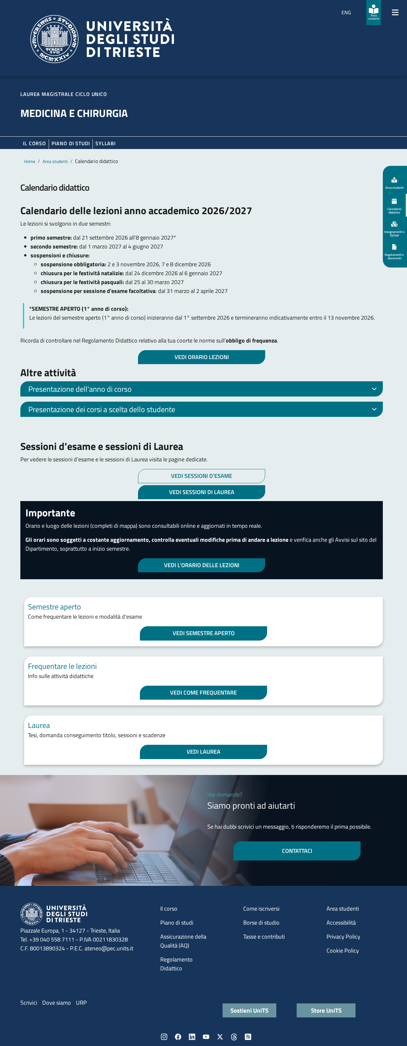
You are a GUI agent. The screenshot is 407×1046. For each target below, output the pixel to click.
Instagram (164, 1037)
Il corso (34, 143)
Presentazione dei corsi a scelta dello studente (101, 409)
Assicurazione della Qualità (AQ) (183, 941)
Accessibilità (341, 922)
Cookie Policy (343, 950)
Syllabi (105, 143)
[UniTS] (102, 39)
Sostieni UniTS (249, 1010)
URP (81, 1002)
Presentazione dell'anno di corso (80, 389)
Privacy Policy (343, 936)
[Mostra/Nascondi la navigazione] (395, 12)
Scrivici (28, 1002)
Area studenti (55, 161)
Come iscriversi (261, 908)
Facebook (178, 1037)
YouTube (206, 1037)
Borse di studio (261, 922)
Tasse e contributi (264, 936)
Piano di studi (176, 922)
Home (29, 161)
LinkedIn (192, 1037)
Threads (234, 1037)
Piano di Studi (71, 143)
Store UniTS (326, 1010)
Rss (248, 1037)
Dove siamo (56, 1002)
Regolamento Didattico (176, 964)
